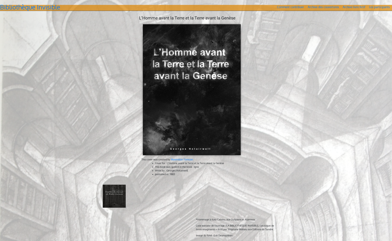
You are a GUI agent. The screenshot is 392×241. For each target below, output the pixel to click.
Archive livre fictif (354, 7)
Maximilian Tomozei (182, 159)
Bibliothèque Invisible (30, 7)
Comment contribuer (290, 7)
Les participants (379, 7)
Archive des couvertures (323, 7)
